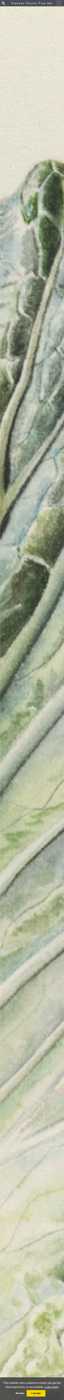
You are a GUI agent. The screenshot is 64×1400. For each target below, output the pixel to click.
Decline (20, 1393)
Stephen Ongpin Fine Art (32, 3)
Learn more (52, 1387)
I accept (36, 1393)
